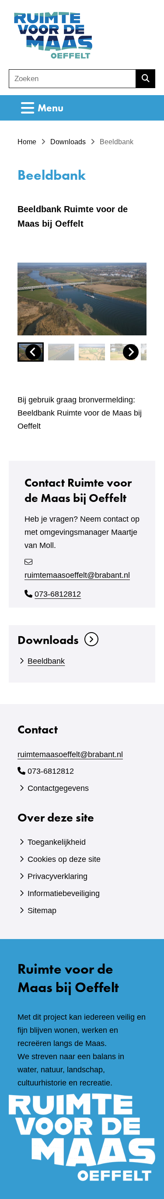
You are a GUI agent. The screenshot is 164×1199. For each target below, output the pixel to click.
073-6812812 (58, 594)
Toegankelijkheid (57, 842)
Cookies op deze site (64, 859)
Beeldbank (46, 661)
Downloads (48, 640)
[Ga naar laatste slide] (33, 352)
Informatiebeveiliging (64, 893)
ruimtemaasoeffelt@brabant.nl (77, 575)
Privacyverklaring (57, 876)
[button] (61, 352)
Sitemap (42, 910)
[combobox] (72, 78)
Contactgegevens (58, 788)
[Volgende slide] (131, 352)
